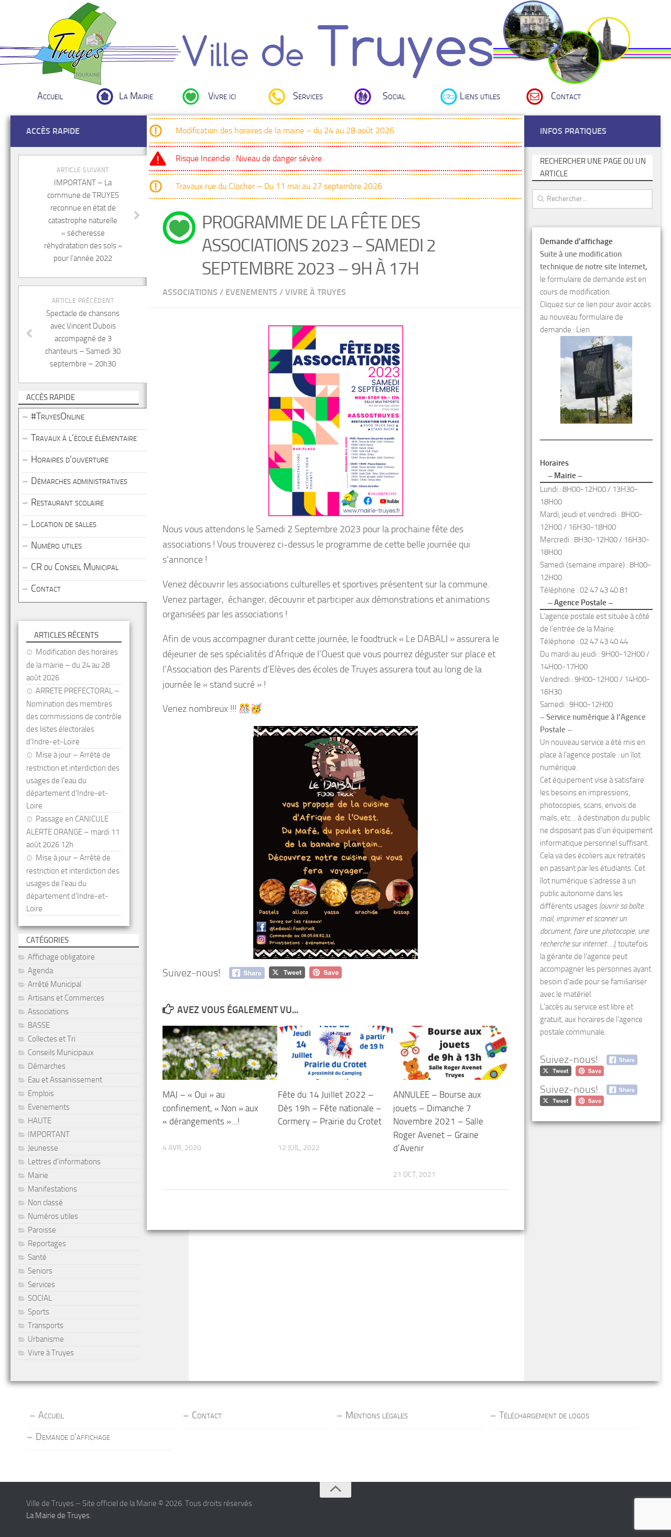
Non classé (45, 1202)
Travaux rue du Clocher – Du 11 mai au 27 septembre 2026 (279, 186)
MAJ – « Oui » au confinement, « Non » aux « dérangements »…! (210, 1108)
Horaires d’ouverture (70, 459)
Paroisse (42, 1230)
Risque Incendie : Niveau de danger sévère (249, 158)
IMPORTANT (49, 1134)
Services (308, 96)
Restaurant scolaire (67, 502)
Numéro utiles (56, 545)
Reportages (47, 1243)
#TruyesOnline (57, 416)
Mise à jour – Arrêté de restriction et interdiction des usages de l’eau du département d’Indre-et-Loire (73, 780)
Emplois (41, 1093)
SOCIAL (40, 1298)
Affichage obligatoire (61, 957)
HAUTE (39, 1120)
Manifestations (52, 1189)
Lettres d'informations (64, 1161)
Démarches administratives (79, 481)
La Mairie (136, 96)
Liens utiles (480, 96)
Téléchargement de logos (544, 1415)
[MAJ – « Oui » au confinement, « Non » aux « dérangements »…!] (220, 1053)
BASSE (39, 1025)
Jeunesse (43, 1148)
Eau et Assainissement (65, 1080)
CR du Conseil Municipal (74, 567)
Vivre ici (222, 96)
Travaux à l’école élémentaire (84, 438)
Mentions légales (376, 1415)
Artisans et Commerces (66, 998)
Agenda (40, 970)
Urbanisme (46, 1339)
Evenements (251, 292)
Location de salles (63, 524)
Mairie (38, 1175)
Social (394, 96)
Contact (566, 96)
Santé (37, 1257)
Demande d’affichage (73, 1437)
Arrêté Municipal (54, 984)
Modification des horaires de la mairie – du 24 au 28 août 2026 (285, 130)
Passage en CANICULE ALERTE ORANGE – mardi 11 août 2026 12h (73, 831)
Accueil (50, 96)
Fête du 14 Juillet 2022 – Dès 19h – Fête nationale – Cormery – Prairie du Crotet (330, 1108)
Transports (45, 1325)
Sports (38, 1312)
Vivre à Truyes (315, 292)
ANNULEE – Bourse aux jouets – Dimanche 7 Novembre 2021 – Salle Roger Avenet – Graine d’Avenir (438, 1121)
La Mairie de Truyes (58, 1515)
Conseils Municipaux (61, 1052)
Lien (583, 329)
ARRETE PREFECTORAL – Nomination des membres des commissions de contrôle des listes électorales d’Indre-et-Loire (74, 716)
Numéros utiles (53, 1216)
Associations (190, 292)
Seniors (40, 1271)
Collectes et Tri (51, 1039)
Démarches (47, 1066)
